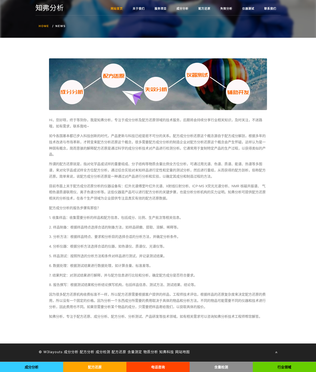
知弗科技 (166, 352)
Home (44, 26)
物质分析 (150, 352)
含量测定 (134, 352)
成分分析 (182, 8)
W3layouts (53, 352)
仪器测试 (248, 8)
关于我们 (139, 8)
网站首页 (117, 8)
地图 (186, 352)
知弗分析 (49, 8)
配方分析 (87, 352)
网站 (179, 352)
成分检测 (103, 352)
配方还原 (204, 8)
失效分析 (226, 8)
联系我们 (270, 8)
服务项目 (161, 8)
